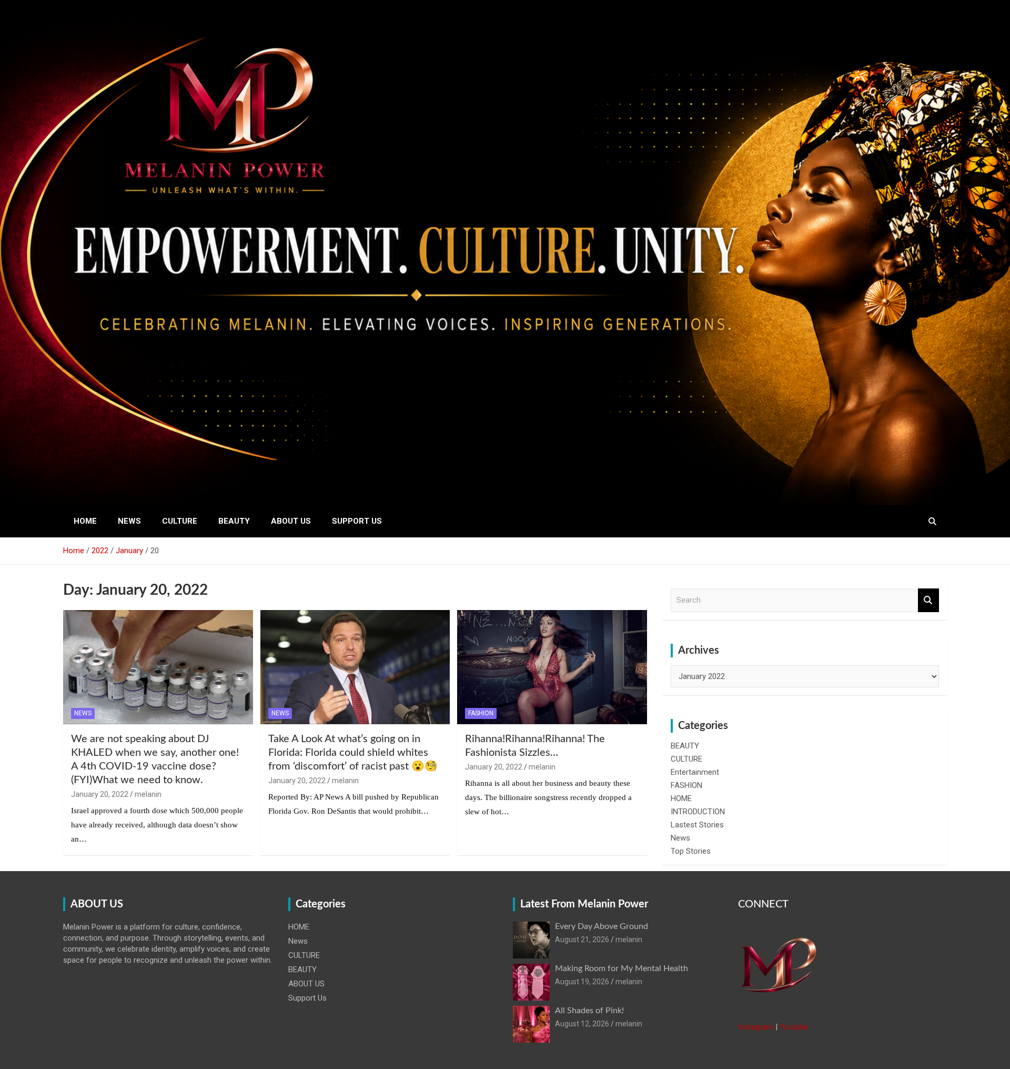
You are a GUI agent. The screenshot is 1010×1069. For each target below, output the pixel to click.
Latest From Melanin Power (584, 904)
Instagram (755, 1027)
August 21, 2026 (582, 939)
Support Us (357, 521)
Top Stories (691, 851)
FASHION (480, 713)
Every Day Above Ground (601, 926)
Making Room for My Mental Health (621, 968)
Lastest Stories (697, 825)
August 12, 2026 (582, 1024)
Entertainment (695, 772)
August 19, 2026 (582, 981)
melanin (148, 794)
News (129, 521)
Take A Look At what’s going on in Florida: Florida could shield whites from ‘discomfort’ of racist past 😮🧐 (353, 753)
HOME (85, 521)
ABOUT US (291, 521)
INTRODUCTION (698, 811)
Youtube (794, 1027)
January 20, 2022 (99, 794)
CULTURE (179, 521)
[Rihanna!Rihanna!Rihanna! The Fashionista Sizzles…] (552, 667)
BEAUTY (234, 521)
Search (928, 600)
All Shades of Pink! (589, 1010)
